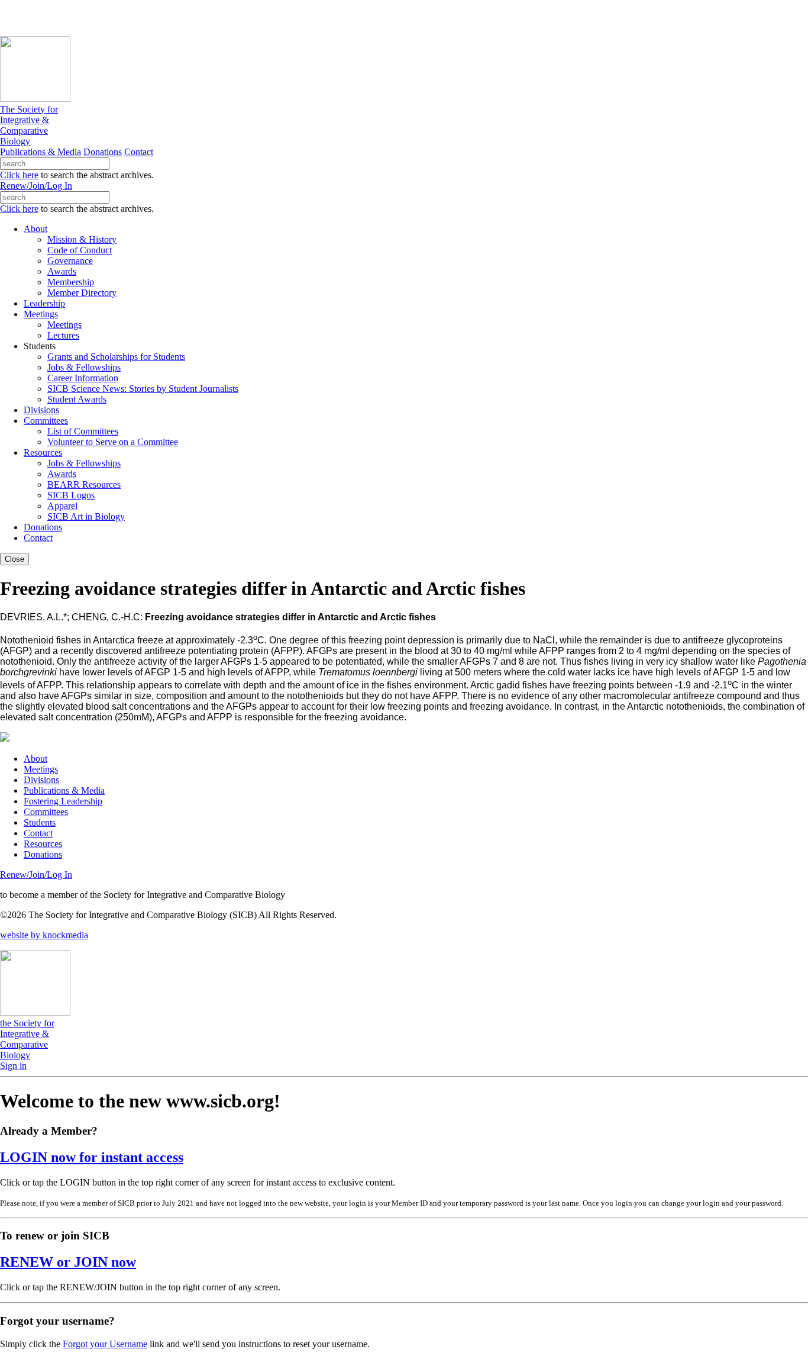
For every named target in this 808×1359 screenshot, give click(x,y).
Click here (19, 175)
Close (14, 559)
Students (40, 822)
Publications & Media (40, 152)
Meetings (41, 769)
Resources (43, 844)
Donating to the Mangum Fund (323, 17)
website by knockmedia (44, 935)
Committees (46, 812)
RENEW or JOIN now (68, 1262)
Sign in (13, 1066)
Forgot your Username (105, 1344)
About (35, 758)
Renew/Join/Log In (36, 186)
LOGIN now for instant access (91, 1157)
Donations (102, 152)
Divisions (41, 780)
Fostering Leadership (63, 801)
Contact (138, 152)
